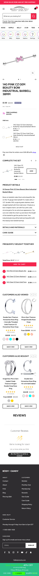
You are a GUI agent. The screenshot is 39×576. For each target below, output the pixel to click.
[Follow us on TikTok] (26, 552)
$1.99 (26, 28)
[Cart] (35, 8)
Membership (26, 489)
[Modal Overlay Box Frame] (19, 569)
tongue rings (7, 22)
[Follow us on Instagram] (13, 552)
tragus (13, 22)
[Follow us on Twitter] (9, 552)
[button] (31, 294)
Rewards (25, 493)
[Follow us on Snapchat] (31, 552)
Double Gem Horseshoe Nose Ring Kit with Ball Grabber (28, 381)
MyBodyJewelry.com (19, 560)
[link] (4, 339)
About (5, 485)
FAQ (4, 489)
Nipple (11, 28)
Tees (33, 28)
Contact (5, 481)
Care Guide (25, 500)
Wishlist (24, 481)
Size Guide (25, 497)
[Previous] (3, 79)
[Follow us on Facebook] (5, 552)
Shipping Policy (27, 504)
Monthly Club (26, 485)
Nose (3, 28)
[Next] (35, 79)
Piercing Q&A (7, 497)
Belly (19, 28)
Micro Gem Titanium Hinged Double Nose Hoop (28, 319)
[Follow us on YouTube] (22, 552)
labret (30, 21)
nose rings (17, 21)
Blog (4, 493)
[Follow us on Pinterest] (18, 552)
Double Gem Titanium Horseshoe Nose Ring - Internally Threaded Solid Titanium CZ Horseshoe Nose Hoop (10, 322)
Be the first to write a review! (19, 455)
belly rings (25, 21)
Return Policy (26, 508)
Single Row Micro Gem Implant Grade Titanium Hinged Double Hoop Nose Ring (10, 383)
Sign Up (31, 545)
